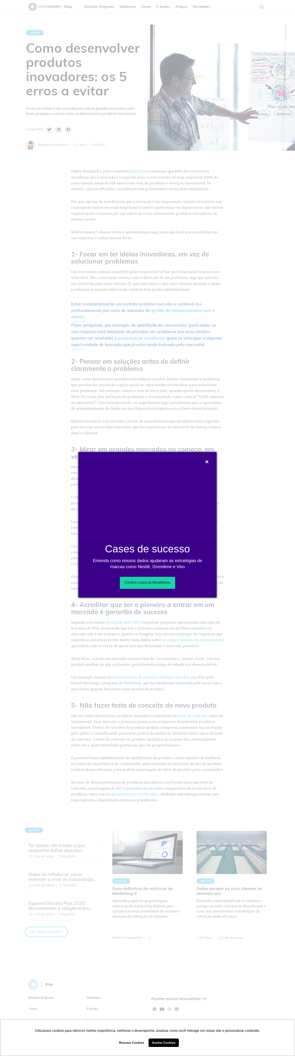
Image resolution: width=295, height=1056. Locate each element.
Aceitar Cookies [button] (163, 1042)
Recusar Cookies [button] (131, 1042)
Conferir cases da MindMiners (147, 582)
